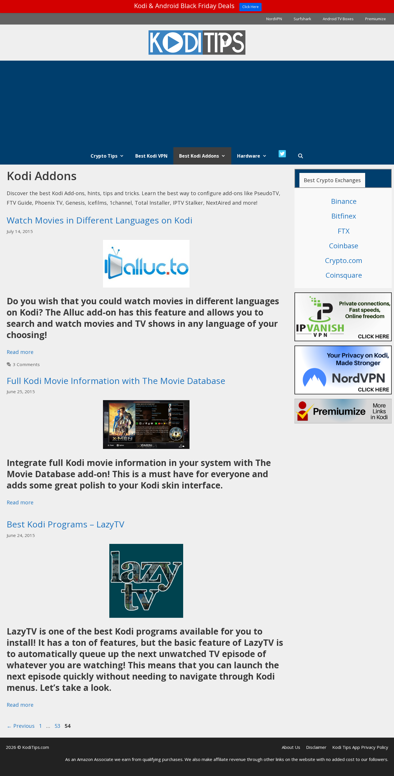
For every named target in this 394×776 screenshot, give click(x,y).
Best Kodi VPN (151, 156)
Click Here (250, 6)
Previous (21, 725)
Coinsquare (344, 275)
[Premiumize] (343, 411)
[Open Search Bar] (300, 156)
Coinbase (343, 245)
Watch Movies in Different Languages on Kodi (99, 220)
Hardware (248, 156)
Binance (344, 201)
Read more (20, 351)
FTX (344, 231)
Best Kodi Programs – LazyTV (65, 524)
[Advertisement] (197, 104)
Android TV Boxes (338, 18)
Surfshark (302, 18)
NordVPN (274, 18)
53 (58, 725)
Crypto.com (343, 260)
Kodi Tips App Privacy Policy (360, 747)
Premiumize (375, 18)
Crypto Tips (104, 156)
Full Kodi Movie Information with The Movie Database (116, 381)
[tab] (332, 180)
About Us (291, 747)
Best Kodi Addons (199, 156)
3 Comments (26, 364)
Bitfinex (343, 216)
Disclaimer (316, 747)
